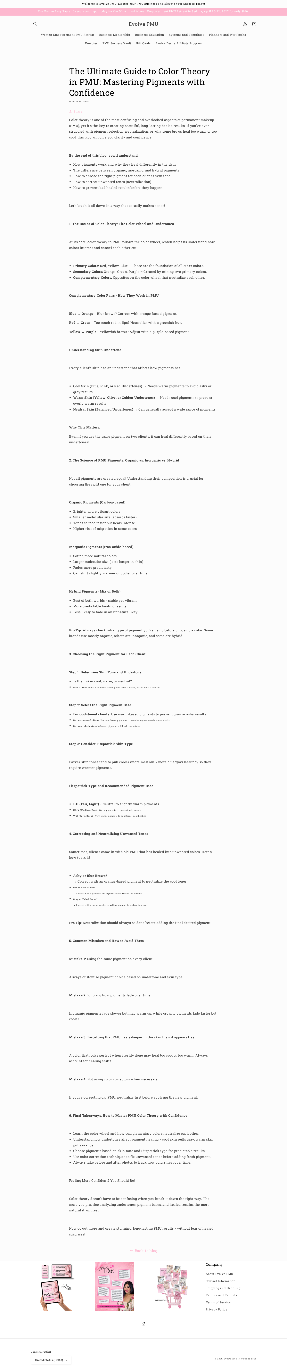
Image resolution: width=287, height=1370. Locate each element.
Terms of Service (218, 1302)
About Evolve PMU (219, 1274)
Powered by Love (247, 1358)
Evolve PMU (230, 1358)
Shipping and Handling (223, 1288)
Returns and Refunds (221, 1295)
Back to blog (146, 1250)
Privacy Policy (216, 1309)
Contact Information (221, 1281)
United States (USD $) (49, 1360)
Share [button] (78, 111)
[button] (35, 24)
